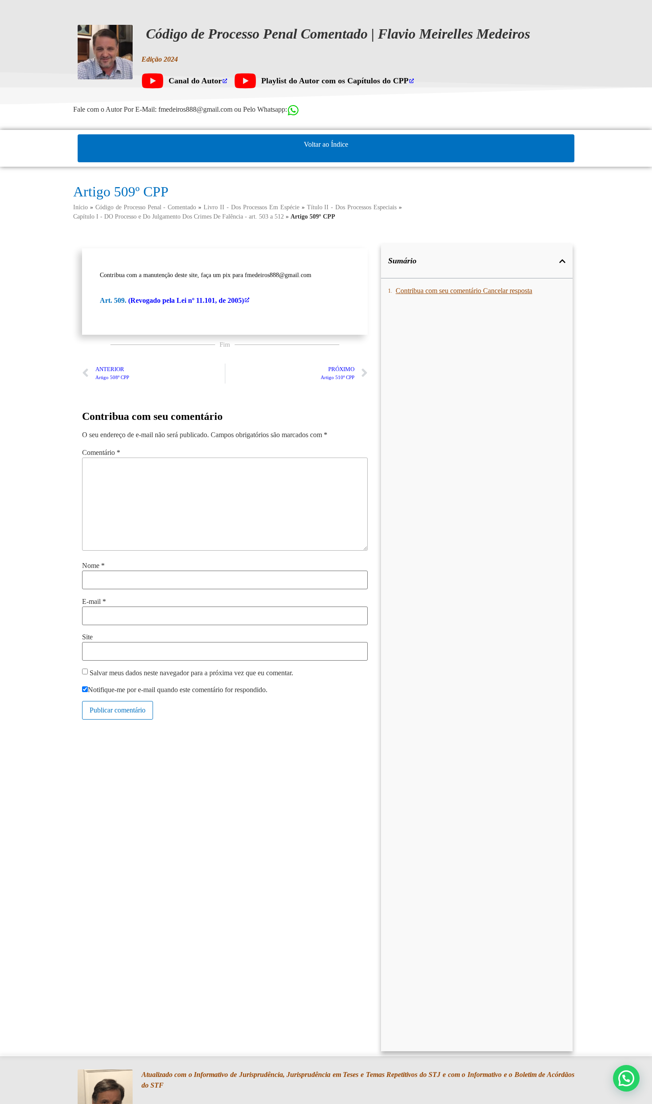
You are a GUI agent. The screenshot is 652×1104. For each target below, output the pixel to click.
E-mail (94, 601)
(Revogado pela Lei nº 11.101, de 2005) (186, 300)
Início (80, 207)
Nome (93, 565)
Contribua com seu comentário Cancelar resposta (464, 290)
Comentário (101, 452)
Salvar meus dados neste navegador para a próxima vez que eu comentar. (191, 673)
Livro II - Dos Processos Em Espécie (251, 207)
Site (87, 637)
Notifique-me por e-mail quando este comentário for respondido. (177, 689)
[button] (562, 261)
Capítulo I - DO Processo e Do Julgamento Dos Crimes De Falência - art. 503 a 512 (178, 216)
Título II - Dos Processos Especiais (352, 207)
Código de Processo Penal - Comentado (145, 207)
